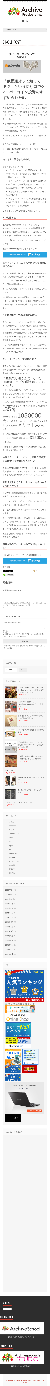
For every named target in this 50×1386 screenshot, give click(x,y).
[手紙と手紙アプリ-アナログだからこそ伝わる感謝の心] (11, 726)
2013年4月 (9, 927)
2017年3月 (9, 908)
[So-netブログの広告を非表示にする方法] (10, 738)
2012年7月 (9, 945)
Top (47, 1382)
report (22, 605)
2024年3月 (9, 894)
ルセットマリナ (11, 770)
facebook (12, 826)
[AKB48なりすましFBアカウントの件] (10, 786)
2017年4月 (9, 904)
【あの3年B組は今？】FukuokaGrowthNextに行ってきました (30, 704)
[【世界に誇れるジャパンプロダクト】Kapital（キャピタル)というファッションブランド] (11, 698)
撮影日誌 (12, 873)
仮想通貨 (12, 865)
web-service (13, 853)
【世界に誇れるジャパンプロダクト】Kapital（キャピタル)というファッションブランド (31, 690)
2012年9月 (9, 936)
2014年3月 (9, 917)
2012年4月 (9, 949)
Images (11, 830)
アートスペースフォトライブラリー (18, 802)
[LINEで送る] (8, 575)
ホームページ (14, 861)
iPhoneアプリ (14, 834)
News (11, 838)
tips (10, 849)
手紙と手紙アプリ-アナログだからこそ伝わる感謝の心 (30, 717)
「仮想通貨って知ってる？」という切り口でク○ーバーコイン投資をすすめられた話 (31, 745)
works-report (13, 857)
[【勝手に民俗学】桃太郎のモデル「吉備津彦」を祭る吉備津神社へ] (11, 766)
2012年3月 (9, 954)
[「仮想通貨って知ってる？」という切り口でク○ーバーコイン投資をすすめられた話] (11, 752)
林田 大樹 (14, 603)
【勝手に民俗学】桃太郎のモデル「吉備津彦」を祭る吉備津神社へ (30, 757)
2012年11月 (9, 931)
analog (11, 822)
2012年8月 (9, 940)
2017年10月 (9, 899)
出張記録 (12, 869)
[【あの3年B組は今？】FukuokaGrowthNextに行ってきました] (11, 712)
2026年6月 (9, 890)
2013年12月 (9, 922)
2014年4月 (9, 913)
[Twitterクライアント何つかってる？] (10, 798)
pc (10, 842)
